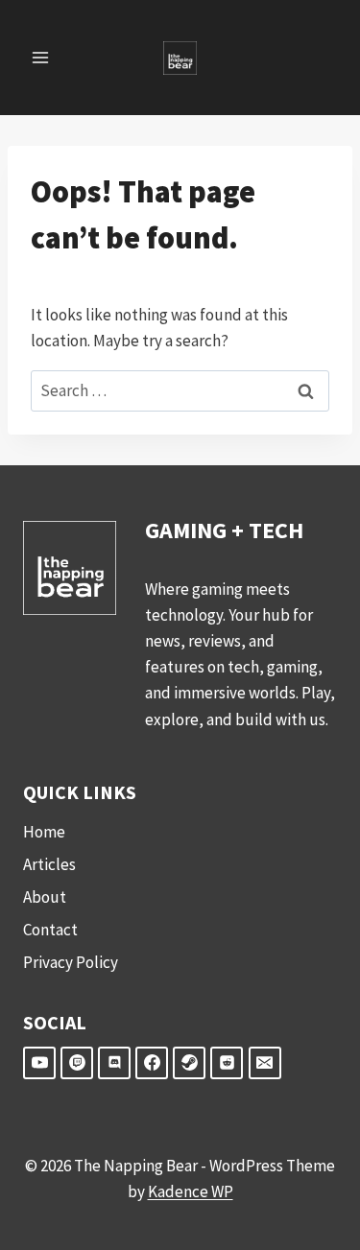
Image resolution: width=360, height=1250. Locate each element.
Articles (49, 864)
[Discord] (114, 1063)
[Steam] (189, 1063)
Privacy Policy (70, 962)
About (44, 897)
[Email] (265, 1063)
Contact (50, 929)
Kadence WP (190, 1191)
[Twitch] (76, 1063)
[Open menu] (41, 57)
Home (44, 831)
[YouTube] (39, 1063)
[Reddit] (226, 1063)
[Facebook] (151, 1063)
